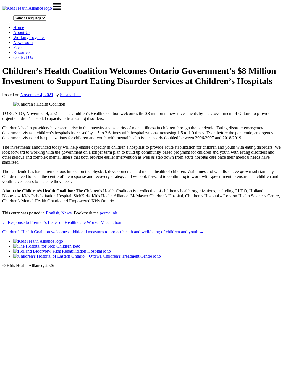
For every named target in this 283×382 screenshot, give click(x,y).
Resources (22, 52)
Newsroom (23, 42)
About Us (21, 32)
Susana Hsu (70, 94)
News (66, 213)
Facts (17, 47)
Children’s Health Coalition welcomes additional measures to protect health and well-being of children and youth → (103, 231)
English (52, 213)
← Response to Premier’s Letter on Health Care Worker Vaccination (61, 222)
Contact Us (23, 57)
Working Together (29, 37)
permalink (108, 213)
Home (18, 27)
